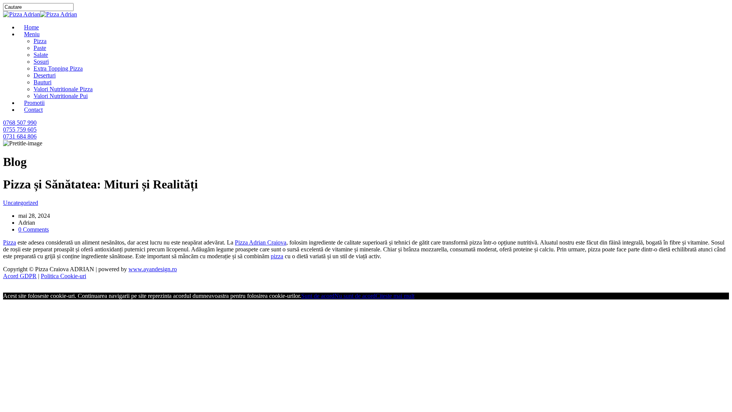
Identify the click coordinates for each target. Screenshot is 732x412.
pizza (277, 256)
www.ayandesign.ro (152, 269)
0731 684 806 (20, 136)
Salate (41, 55)
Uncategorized (20, 203)
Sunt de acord (317, 296)
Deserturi (45, 75)
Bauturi (42, 82)
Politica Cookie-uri (63, 276)
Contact (33, 109)
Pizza (40, 41)
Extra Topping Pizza (58, 68)
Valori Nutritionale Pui (61, 96)
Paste (40, 48)
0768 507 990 (20, 122)
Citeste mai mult (395, 296)
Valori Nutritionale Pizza (63, 89)
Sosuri (41, 61)
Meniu (32, 34)
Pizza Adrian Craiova (260, 242)
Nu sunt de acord (355, 296)
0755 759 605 (20, 129)
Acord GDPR (20, 276)
